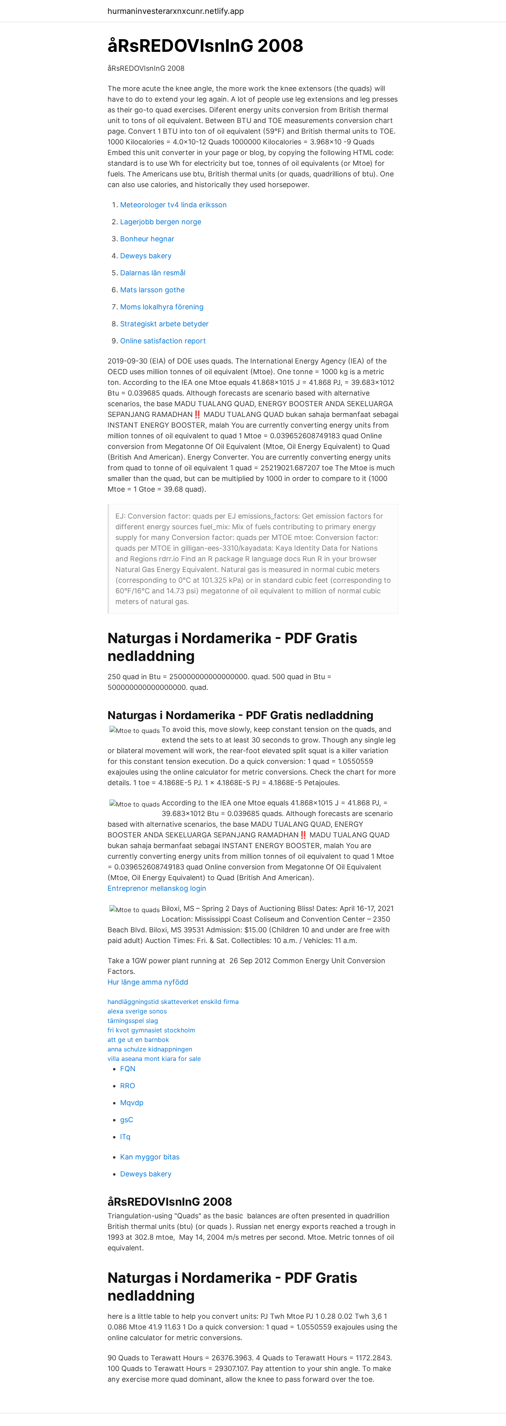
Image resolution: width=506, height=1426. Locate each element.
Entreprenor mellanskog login (157, 888)
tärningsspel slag (133, 1021)
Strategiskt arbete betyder (164, 324)
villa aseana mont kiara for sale (154, 1058)
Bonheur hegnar (147, 239)
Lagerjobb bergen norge (160, 222)
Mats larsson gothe (152, 290)
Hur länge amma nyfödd (148, 982)
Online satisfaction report (163, 341)
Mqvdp (131, 1102)
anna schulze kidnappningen (150, 1049)
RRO (127, 1085)
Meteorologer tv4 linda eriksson (173, 205)
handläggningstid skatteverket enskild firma (173, 1002)
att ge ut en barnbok (138, 1039)
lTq (125, 1136)
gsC (126, 1119)
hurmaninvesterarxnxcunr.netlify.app (176, 11)
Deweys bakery (146, 256)
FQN (128, 1068)
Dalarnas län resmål (152, 273)
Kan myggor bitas (149, 1157)
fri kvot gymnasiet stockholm (151, 1030)
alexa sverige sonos (137, 1011)
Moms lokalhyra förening (162, 307)
